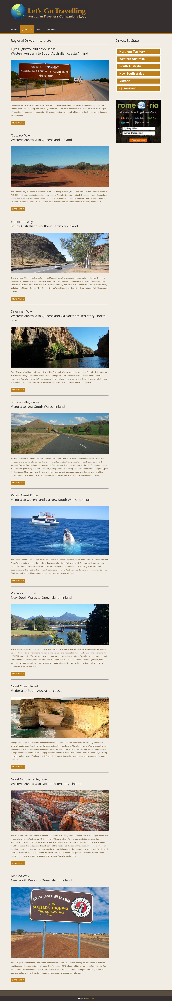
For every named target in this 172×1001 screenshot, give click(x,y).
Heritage (51, 29)
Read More (18, 123)
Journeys (27, 29)
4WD (39, 29)
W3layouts (90, 998)
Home (14, 29)
